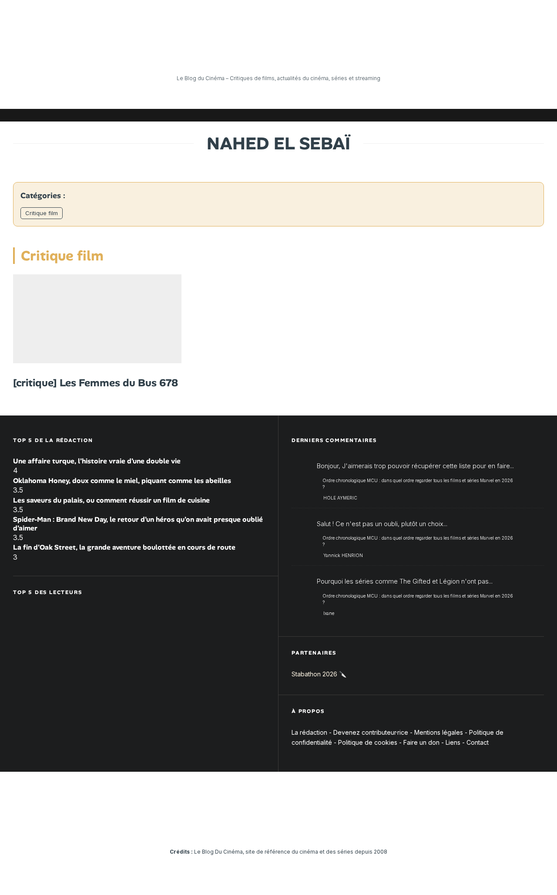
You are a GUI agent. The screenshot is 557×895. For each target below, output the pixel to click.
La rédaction (309, 732)
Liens (453, 742)
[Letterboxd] (511, 115)
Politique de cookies (367, 742)
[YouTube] (472, 115)
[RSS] (537, 115)
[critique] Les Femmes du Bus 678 (95, 382)
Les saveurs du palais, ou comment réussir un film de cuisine (111, 500)
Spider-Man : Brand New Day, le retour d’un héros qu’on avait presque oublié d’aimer (138, 523)
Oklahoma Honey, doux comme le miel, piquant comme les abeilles (122, 480)
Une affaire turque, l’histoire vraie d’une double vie (97, 461)
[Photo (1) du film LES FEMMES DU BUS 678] (97, 318)
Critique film (41, 212)
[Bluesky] (498, 115)
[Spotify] (524, 115)
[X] (446, 115)
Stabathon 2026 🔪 (319, 674)
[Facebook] (433, 115)
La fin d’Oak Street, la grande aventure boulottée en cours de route (124, 547)
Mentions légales (438, 732)
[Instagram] (459, 115)
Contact (477, 742)
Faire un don (421, 742)
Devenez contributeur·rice (370, 732)
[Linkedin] (485, 115)
